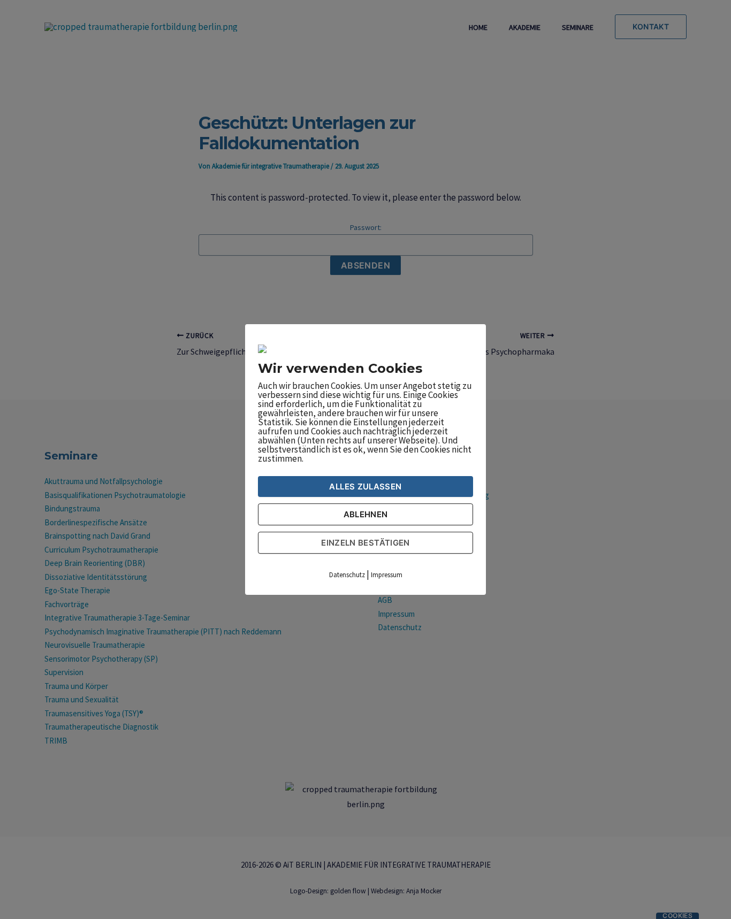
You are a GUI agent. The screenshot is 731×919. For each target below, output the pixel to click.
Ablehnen (366, 514)
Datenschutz (347, 574)
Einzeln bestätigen (365, 543)
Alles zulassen (365, 486)
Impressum (386, 574)
